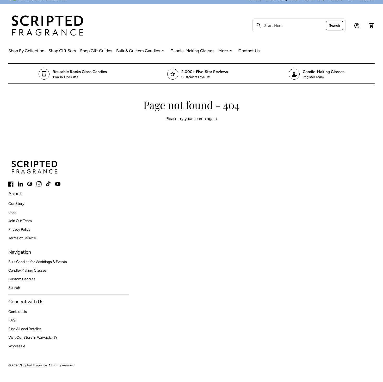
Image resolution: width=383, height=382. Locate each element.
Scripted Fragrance (33, 365)
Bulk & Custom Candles (140, 50)
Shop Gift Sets (62, 50)
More (225, 50)
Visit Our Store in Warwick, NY (32, 337)
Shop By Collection (26, 50)
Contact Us (249, 50)
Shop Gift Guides (96, 50)
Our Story (16, 203)
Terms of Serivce (22, 238)
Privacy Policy (19, 229)
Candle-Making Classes (192, 50)
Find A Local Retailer (24, 329)
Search (334, 25)
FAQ (12, 320)
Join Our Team (20, 221)
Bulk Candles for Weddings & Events (37, 262)
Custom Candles (21, 279)
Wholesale (16, 346)
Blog (12, 212)
